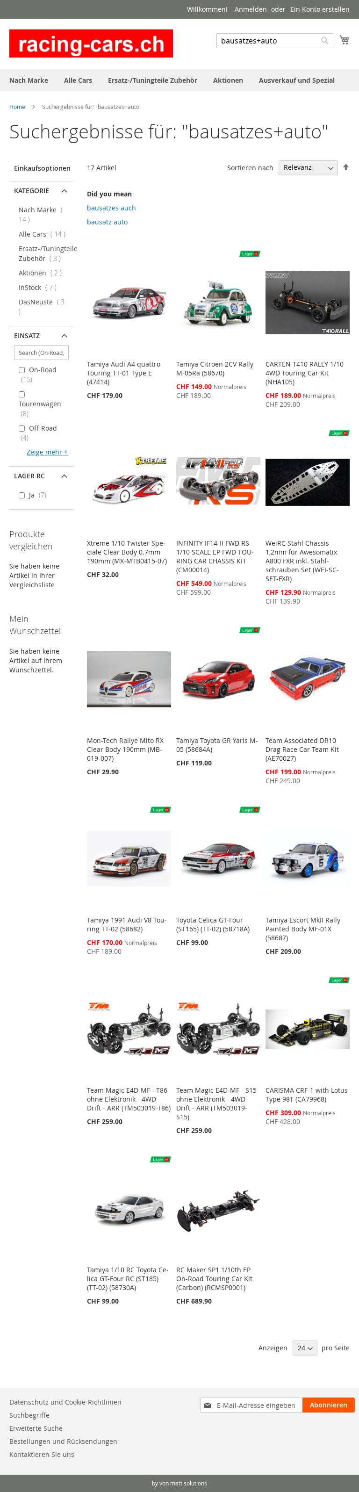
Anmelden (251, 9)
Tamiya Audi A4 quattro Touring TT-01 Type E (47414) (123, 373)
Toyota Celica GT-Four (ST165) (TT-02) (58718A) (213, 924)
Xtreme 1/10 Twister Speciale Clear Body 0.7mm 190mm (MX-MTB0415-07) (127, 552)
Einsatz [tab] (27, 335)
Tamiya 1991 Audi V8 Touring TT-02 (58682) (127, 924)
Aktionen (43, 272)
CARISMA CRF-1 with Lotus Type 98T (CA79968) (307, 1094)
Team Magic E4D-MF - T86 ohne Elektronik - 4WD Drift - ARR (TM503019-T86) (129, 1099)
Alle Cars (45, 234)
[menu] (179, 80)
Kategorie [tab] (31, 190)
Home (18, 106)
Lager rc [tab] (29, 475)
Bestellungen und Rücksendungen (63, 1441)
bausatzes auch (111, 207)
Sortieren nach (250, 167)
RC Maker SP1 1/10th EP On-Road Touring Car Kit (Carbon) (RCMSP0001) (214, 1278)
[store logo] (91, 43)
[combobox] (274, 40)
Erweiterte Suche (36, 1428)
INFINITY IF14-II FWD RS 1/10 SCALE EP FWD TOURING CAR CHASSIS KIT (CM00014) (215, 556)
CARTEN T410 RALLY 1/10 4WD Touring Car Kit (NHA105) (305, 373)
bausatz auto (107, 221)
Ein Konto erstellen (320, 9)
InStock (40, 287)
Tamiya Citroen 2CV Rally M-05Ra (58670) (214, 368)
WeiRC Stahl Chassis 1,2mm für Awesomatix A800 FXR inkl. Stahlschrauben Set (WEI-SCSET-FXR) (302, 561)
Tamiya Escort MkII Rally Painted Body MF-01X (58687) (303, 928)
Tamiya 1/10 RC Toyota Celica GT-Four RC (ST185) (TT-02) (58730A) (128, 1278)
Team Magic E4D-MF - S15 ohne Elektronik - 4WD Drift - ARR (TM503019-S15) (216, 1103)
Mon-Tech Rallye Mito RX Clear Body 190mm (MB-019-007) (125, 749)
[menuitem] (29, 80)
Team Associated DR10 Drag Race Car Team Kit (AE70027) (302, 749)
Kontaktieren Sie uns (41, 1454)
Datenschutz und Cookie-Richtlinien (65, 1402)
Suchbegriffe (29, 1415)
